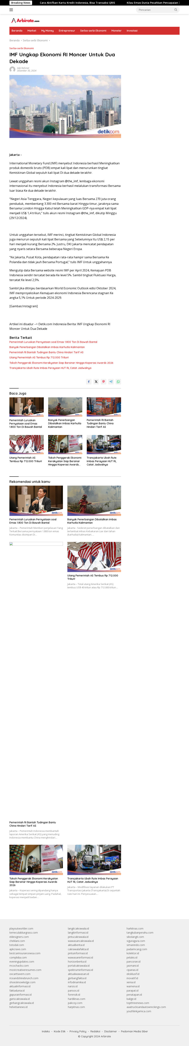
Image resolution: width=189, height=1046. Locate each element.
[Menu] (11, 10)
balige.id (131, 999)
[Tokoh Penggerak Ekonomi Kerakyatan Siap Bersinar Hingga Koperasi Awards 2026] (65, 444)
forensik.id (74, 994)
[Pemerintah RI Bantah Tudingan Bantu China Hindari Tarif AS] (104, 407)
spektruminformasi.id (80, 970)
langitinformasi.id (78, 932)
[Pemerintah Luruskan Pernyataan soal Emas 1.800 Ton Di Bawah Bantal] (26, 407)
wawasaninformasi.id (80, 957)
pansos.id (73, 990)
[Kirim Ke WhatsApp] (118, 381)
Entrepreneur (67, 30)
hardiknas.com (76, 999)
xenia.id (131, 982)
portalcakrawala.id (79, 965)
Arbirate (106, 1036)
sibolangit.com (135, 937)
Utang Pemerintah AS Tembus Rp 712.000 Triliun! (39, 357)
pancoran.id (133, 961)
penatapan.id (134, 994)
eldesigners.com (19, 937)
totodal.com (16, 945)
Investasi (132, 30)
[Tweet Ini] (96, 381)
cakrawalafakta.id (78, 949)
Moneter (116, 30)
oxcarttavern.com (19, 974)
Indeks (46, 1031)
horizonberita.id (77, 961)
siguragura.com (136, 941)
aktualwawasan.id (78, 974)
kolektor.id (133, 953)
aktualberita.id (76, 945)
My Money (47, 30)
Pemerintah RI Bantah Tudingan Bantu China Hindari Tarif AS (46, 352)
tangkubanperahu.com (140, 932)
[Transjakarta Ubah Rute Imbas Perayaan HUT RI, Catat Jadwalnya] (104, 444)
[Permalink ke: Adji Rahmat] (12, 69)
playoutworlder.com (21, 928)
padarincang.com (137, 949)
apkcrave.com (17, 949)
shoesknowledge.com (22, 982)
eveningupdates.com (21, 961)
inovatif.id (132, 978)
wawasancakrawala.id (81, 941)
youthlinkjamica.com (139, 1011)
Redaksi (95, 1031)
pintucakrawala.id (78, 937)
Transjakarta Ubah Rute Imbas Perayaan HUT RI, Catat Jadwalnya (50, 368)
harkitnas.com (135, 928)
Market (32, 30)
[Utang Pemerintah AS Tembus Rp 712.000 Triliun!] (26, 444)
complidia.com (18, 957)
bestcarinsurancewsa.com (24, 953)
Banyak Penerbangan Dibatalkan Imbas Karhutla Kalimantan (47, 347)
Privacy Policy (78, 1031)
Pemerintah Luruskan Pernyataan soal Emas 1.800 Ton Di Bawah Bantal (53, 342)
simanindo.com (136, 945)
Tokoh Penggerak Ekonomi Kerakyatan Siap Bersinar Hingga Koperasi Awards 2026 (61, 362)
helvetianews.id (18, 1007)
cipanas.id (132, 970)
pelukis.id (132, 957)
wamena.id (133, 986)
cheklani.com (17, 941)
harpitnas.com (76, 1007)
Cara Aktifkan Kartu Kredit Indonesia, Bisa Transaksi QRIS (51, 2)
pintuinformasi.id (78, 953)
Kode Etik (60, 1031)
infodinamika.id (77, 982)
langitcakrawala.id (78, 928)
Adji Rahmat (23, 68)
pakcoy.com (75, 1003)
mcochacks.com (19, 965)
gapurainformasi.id (20, 994)
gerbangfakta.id (77, 978)
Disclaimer (110, 1031)
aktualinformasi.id (19, 986)
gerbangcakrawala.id (21, 1003)
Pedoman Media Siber (134, 1031)
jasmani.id (133, 965)
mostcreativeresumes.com (25, 970)
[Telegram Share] (111, 381)
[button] (176, 10)
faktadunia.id (17, 990)
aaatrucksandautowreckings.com (146, 1007)
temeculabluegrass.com (23, 932)
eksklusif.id (133, 974)
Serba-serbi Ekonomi (93, 30)
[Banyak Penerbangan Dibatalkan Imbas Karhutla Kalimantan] (65, 407)
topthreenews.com (138, 1003)
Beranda (17, 30)
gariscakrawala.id (19, 999)
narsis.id (73, 986)
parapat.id (132, 990)
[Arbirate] (25, 20)
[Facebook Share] (89, 381)
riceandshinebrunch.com (23, 978)
